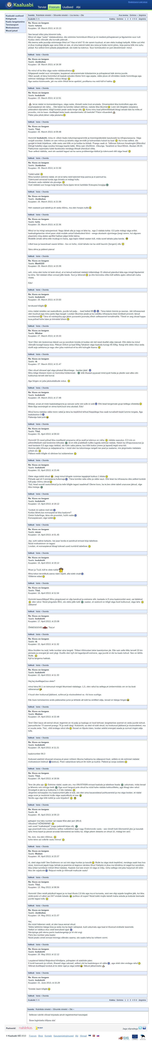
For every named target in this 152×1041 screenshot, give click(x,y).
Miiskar (38, 333)
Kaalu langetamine (15, 22)
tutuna (38, 25)
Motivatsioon (12, 27)
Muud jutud (12, 30)
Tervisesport (12, 24)
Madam (38, 714)
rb (36, 361)
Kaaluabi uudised (15, 16)
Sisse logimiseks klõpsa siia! (42, 1020)
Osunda (45, 55)
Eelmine (133, 15)
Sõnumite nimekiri (60, 15)
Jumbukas (40, 62)
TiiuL (37, 129)
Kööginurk (11, 19)
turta (37, 222)
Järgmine (142, 15)
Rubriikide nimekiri (43, 15)
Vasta (38, 55)
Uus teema (74, 15)
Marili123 (39, 263)
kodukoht (40, 95)
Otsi (82, 15)
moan (38, 532)
